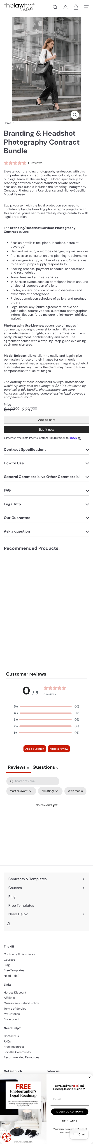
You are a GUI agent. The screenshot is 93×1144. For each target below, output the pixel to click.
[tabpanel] (46, 815)
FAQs (7, 1041)
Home (7, 123)
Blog (7, 965)
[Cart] (76, 7)
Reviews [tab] (18, 767)
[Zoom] (75, 115)
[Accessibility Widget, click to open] (6, 1137)
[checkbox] (75, 791)
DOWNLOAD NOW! (69, 1111)
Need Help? (11, 976)
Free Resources (14, 1047)
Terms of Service (15, 1009)
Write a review (58, 749)
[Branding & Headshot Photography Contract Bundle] (32, 584)
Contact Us (11, 1036)
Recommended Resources (21, 1057)
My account (11, 1019)
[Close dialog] (89, 1077)
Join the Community (17, 1052)
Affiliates (10, 998)
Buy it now (46, 429)
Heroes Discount (15, 992)
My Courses (12, 1014)
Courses (9, 960)
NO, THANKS (69, 1121)
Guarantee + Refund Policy (21, 1003)
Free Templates (14, 970)
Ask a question (34, 749)
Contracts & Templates (19, 954)
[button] (46, 706)
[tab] (45, 767)
